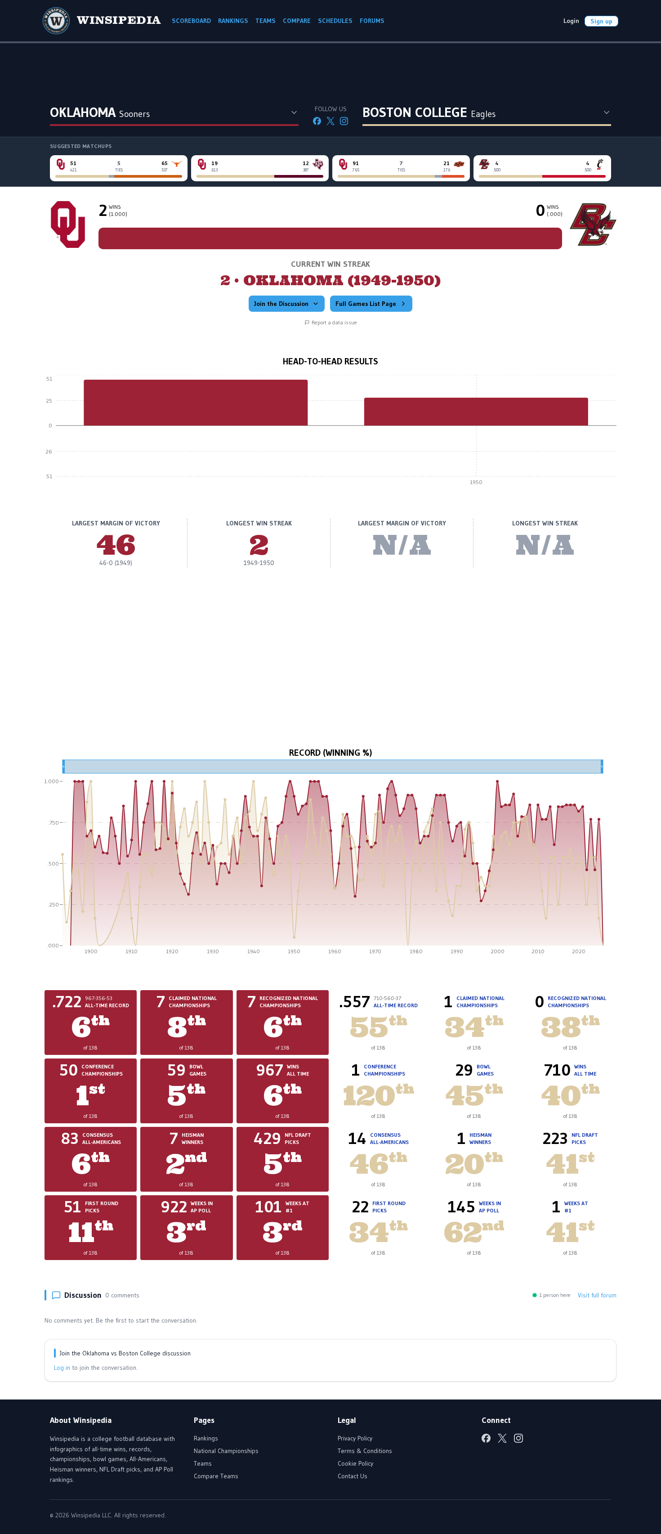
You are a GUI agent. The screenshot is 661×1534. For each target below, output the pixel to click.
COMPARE (297, 21)
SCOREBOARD (191, 21)
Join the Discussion (281, 304)
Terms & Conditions (365, 1451)
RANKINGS (233, 21)
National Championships (226, 1451)
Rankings (206, 1438)
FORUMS (372, 21)
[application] (330, 432)
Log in (62, 1368)
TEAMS (265, 21)
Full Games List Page (365, 304)
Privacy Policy (355, 1438)
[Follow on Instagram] (344, 121)
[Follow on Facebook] (317, 121)
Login (571, 21)
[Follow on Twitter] (330, 121)
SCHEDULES (335, 21)
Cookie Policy (355, 1463)
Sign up (601, 21)
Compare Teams (216, 1476)
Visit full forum (597, 1295)
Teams (203, 1463)
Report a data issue (334, 322)
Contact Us (352, 1476)
